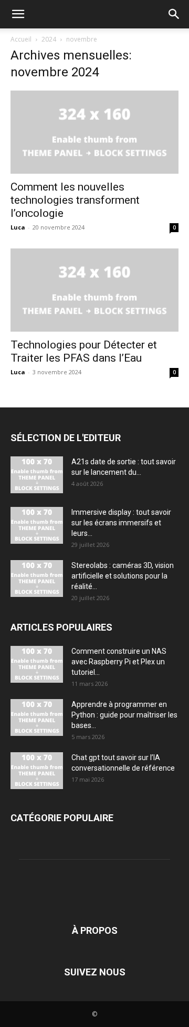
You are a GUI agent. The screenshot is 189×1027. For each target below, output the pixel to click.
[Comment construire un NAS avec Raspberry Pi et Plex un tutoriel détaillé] (36, 664)
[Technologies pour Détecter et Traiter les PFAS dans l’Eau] (94, 290)
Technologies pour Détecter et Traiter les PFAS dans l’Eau (83, 351)
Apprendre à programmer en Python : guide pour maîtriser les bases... (124, 715)
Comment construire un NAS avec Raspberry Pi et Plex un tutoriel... (118, 661)
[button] (18, 14)
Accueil (21, 39)
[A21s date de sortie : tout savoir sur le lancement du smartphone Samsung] (36, 474)
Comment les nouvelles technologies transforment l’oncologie (75, 200)
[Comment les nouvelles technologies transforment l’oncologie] (94, 132)
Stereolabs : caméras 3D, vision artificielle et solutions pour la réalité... (122, 576)
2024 (48, 39)
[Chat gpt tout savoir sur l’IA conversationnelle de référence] (36, 770)
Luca (17, 227)
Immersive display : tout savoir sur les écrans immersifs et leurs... (121, 522)
